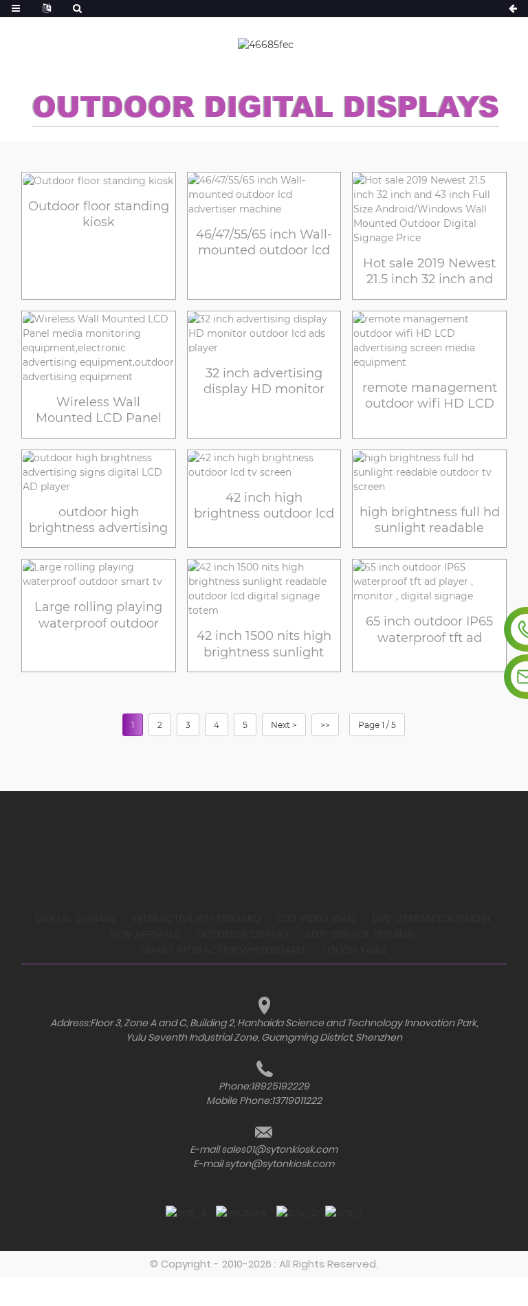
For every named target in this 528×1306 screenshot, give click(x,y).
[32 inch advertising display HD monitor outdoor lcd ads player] (264, 333)
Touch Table (354, 949)
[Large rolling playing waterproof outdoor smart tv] (99, 574)
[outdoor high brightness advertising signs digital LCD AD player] (99, 472)
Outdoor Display (242, 934)
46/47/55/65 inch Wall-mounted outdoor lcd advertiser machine (264, 243)
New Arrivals (145, 934)
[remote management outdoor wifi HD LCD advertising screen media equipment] (429, 341)
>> (325, 725)
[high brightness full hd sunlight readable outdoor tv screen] (429, 472)
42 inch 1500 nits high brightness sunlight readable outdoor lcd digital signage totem (264, 644)
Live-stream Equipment (432, 918)
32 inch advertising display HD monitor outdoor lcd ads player (264, 382)
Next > (284, 725)
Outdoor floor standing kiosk (98, 214)
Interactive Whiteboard (197, 918)
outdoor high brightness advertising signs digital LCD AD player (98, 521)
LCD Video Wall (317, 918)
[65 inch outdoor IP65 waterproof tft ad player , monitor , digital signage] (429, 582)
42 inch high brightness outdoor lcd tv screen (264, 506)
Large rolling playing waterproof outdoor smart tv (98, 615)
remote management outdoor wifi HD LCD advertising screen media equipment (429, 396)
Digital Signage (76, 918)
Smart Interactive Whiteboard (222, 949)
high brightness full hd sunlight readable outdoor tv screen (430, 521)
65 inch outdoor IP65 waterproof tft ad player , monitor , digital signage (429, 630)
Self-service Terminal (361, 934)
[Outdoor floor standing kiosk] (99, 180)
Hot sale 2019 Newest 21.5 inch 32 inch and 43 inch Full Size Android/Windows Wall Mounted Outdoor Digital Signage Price (429, 272)
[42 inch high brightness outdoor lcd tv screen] (264, 465)
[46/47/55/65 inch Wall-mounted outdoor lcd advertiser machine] (264, 195)
